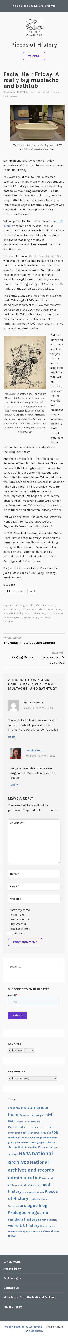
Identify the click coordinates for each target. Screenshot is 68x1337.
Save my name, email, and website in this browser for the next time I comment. (20, 921)
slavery (42, 1219)
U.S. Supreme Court (27, 617)
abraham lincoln (18, 1108)
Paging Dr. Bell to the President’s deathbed (38, 657)
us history (52, 1220)
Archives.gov (12, 1278)
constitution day (17, 1132)
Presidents (13, 1206)
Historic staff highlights (33, 1142)
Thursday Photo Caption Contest (29, 641)
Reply (11, 736)
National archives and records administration (31, 1169)
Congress (21, 1121)
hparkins (34, 92)
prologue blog (34, 1205)
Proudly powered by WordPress (23, 1326)
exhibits (46, 1132)
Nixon (33, 1185)
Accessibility (12, 1268)
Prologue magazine (28, 1212)
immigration (31, 1147)
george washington (45, 1137)
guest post (14, 1142)
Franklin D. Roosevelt (20, 1137)
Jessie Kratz (34, 750)
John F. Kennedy (50, 1147)
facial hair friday (13, 613)
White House (47, 1226)
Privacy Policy (12, 1306)
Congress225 (33, 1121)
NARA (25, 1153)
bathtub (8, 609)
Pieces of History (34, 44)
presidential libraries (39, 1199)
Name (14, 873)
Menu (36, 56)
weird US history (23, 1225)
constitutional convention (41, 1128)
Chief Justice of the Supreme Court (40, 609)
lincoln (15, 1154)
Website (15, 899)
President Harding (35, 613)
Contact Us (11, 1287)
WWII (13, 1236)
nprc (39, 1185)
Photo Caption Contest (33, 1192)
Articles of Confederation (40, 605)
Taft (49, 613)
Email (14, 886)
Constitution (18, 1127)
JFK (39, 1147)
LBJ (9, 1154)
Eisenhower (33, 1132)
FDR (55, 1132)
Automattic (35, 1330)
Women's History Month (20, 1231)
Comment (17, 823)
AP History (18, 605)
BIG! (17, 609)
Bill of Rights (38, 1115)
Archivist (27, 1115)
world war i (38, 1231)
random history (22, 1219)
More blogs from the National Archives (29, 1297)
